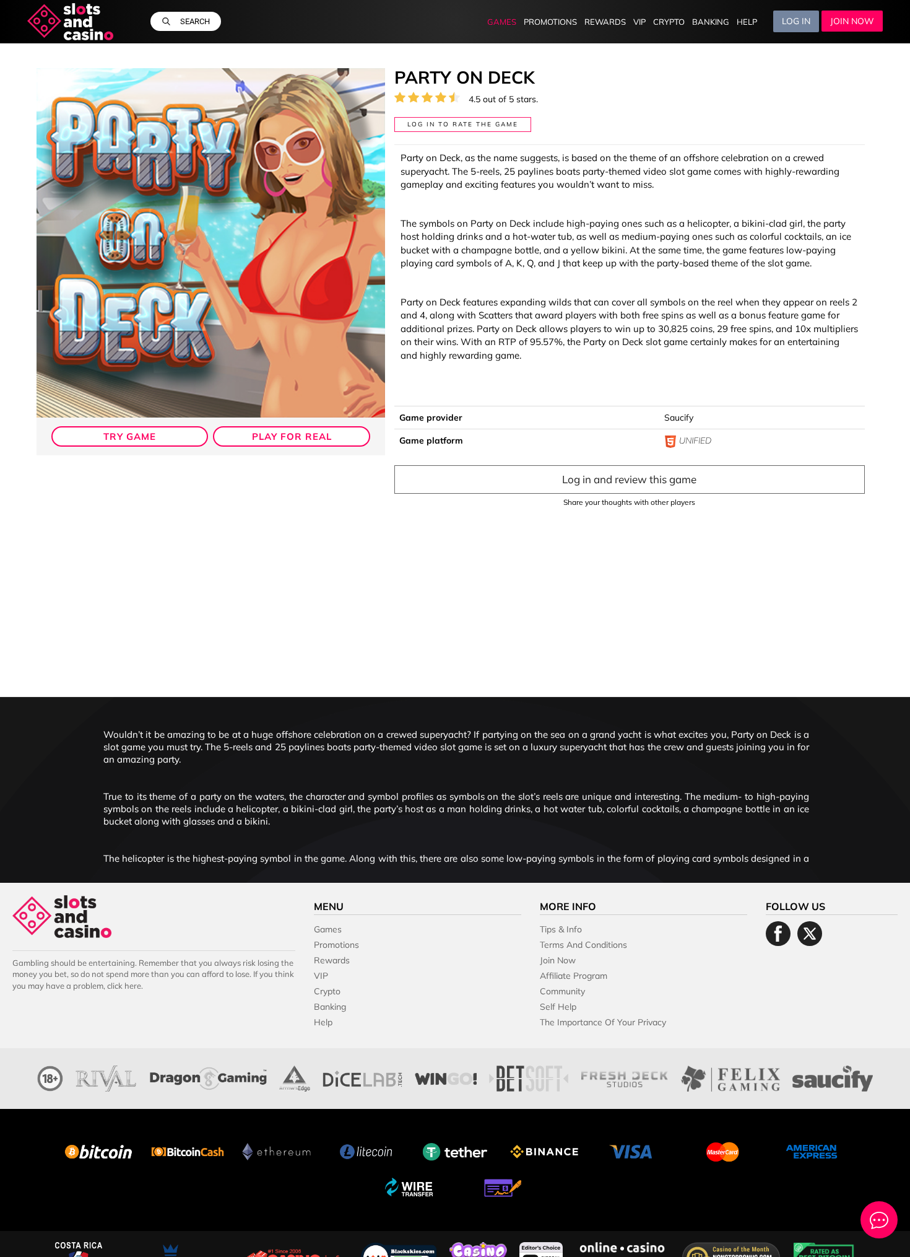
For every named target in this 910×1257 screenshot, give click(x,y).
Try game (129, 436)
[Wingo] (446, 1077)
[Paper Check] (499, 1186)
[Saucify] (832, 1077)
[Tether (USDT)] (455, 1150)
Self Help (558, 1006)
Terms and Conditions (583, 944)
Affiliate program (573, 975)
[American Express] (811, 1150)
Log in (796, 21)
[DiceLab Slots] (362, 1077)
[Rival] (106, 1077)
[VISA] (633, 1150)
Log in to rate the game (462, 124)
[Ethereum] (276, 1150)
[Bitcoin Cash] (187, 1150)
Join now (852, 21)
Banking (710, 22)
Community (562, 991)
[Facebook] (778, 933)
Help (747, 22)
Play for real (292, 436)
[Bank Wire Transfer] (410, 1186)
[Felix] (731, 1077)
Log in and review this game (629, 479)
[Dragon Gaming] (208, 1077)
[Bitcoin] (98, 1150)
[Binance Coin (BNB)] (544, 1150)
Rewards (605, 22)
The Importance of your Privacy (603, 1022)
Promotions (550, 22)
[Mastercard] (722, 1150)
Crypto (669, 22)
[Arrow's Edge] (294, 1077)
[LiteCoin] (366, 1150)
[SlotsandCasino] (70, 21)
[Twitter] (809, 933)
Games (501, 22)
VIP (639, 22)
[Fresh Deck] (625, 1077)
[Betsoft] (528, 1077)
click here (124, 986)
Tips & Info (561, 929)
